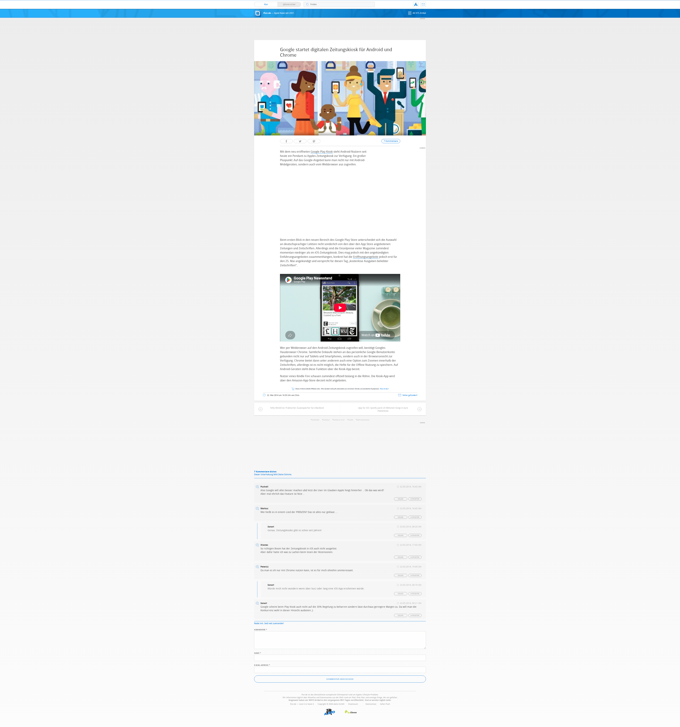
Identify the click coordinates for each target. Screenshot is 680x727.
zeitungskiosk (363, 420)
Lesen (350, 420)
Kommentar (260, 629)
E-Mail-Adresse (262, 665)
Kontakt (423, 4)
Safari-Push (385, 704)
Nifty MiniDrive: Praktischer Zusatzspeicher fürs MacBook (297, 408)
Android (315, 420)
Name (257, 653)
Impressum (353, 704)
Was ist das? (384, 389)
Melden (400, 499)
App (415, 4)
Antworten (415, 499)
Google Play (339, 420)
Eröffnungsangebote (365, 257)
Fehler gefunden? (410, 395)
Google (326, 420)
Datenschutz (371, 704)
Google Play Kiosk (322, 151)
